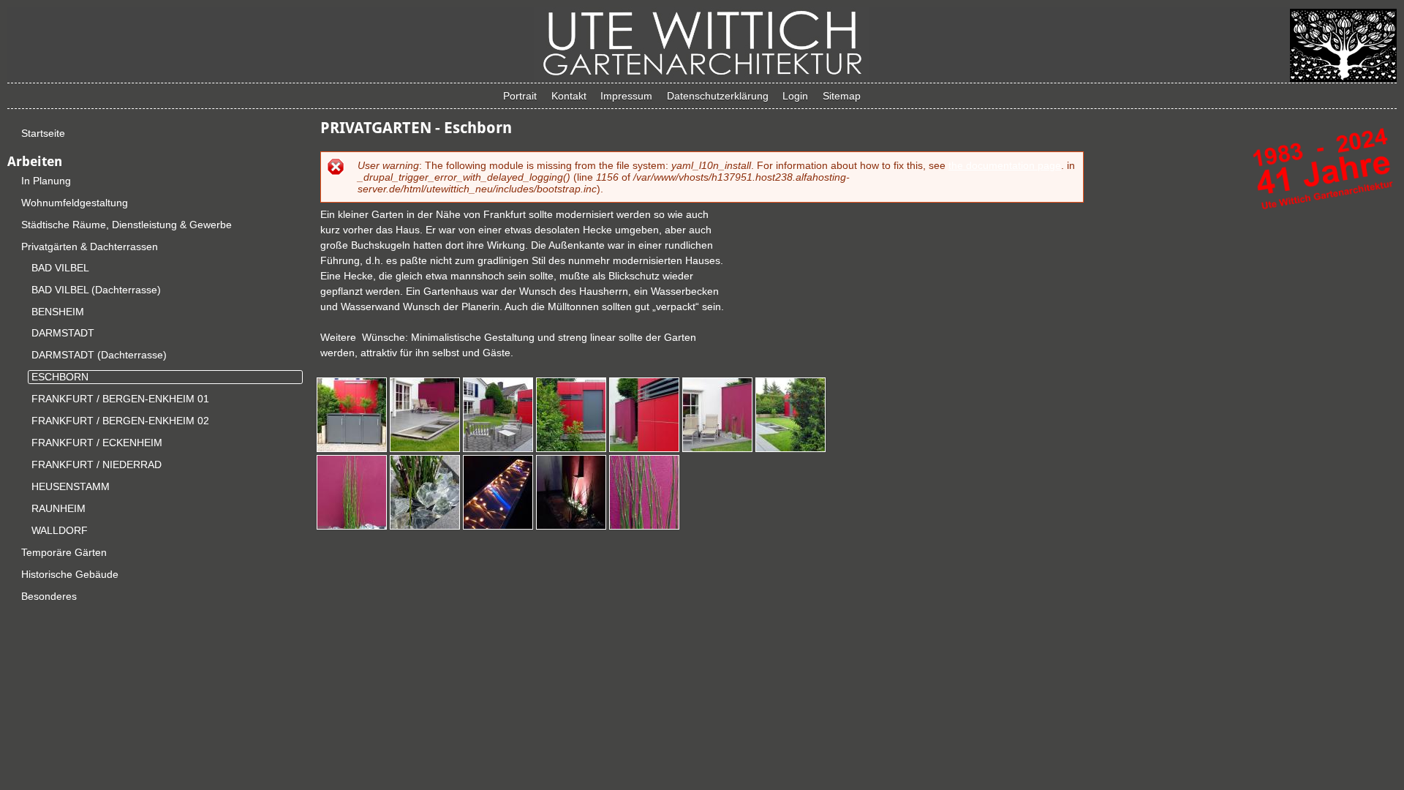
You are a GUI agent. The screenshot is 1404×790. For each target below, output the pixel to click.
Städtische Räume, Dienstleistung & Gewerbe (126, 224)
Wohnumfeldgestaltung (74, 202)
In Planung (46, 181)
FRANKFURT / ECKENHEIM (96, 442)
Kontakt (568, 96)
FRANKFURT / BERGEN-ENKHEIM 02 (120, 420)
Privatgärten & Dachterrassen (89, 246)
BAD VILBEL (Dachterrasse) (96, 290)
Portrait (520, 96)
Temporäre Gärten (64, 552)
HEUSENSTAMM (70, 486)
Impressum (626, 96)
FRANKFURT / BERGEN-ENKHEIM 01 (120, 399)
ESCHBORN (59, 377)
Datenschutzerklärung (718, 96)
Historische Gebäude (69, 574)
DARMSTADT (62, 333)
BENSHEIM (57, 311)
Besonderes (49, 596)
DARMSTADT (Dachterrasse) (99, 355)
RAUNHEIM (58, 508)
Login (795, 96)
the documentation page (1004, 165)
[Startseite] (701, 77)
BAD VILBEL (60, 268)
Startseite (43, 133)
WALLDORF (59, 530)
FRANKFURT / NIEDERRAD (96, 464)
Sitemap (842, 96)
